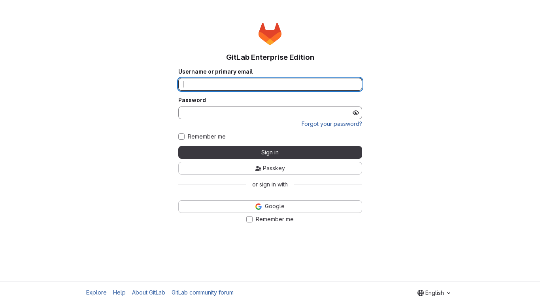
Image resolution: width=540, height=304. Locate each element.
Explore (96, 292)
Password (192, 100)
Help (119, 292)
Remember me (207, 136)
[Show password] (355, 112)
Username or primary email (215, 71)
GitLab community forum (203, 292)
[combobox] (434, 293)
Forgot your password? (332, 123)
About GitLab (148, 292)
